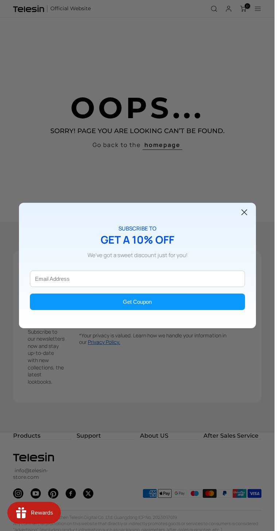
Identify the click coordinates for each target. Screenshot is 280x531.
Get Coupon (137, 302)
